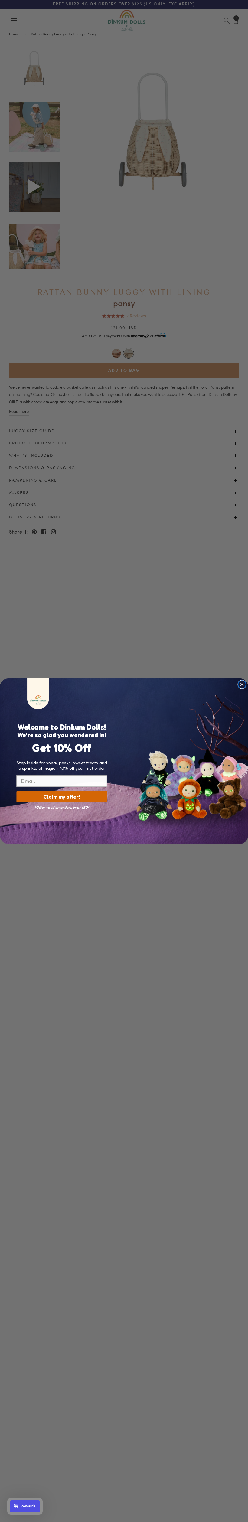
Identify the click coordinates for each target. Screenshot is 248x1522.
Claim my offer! (61, 796)
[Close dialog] (242, 684)
